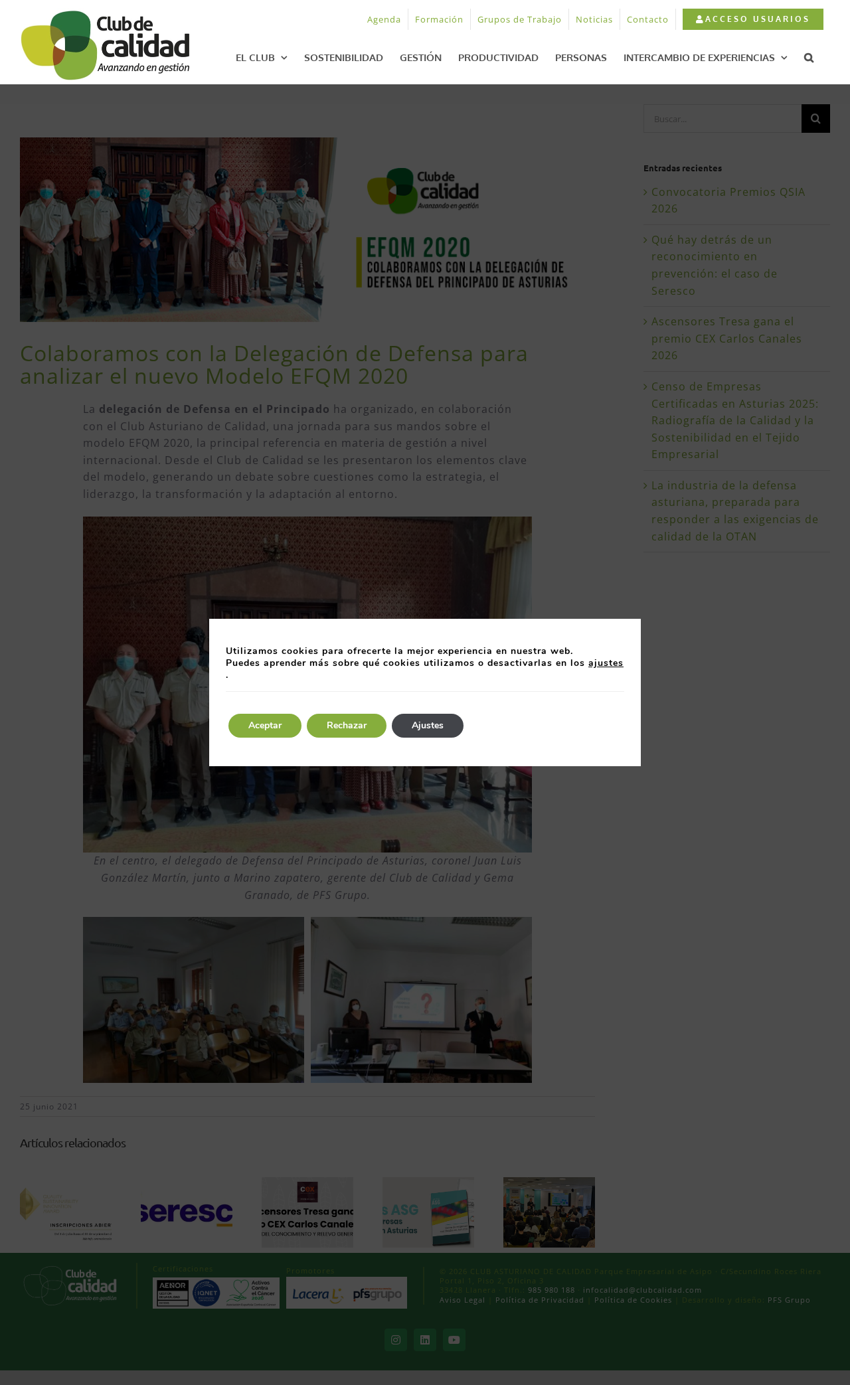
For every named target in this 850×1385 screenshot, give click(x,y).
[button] (808, 57)
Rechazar (347, 725)
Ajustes (428, 725)
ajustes (606, 663)
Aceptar (265, 725)
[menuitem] (752, 19)
